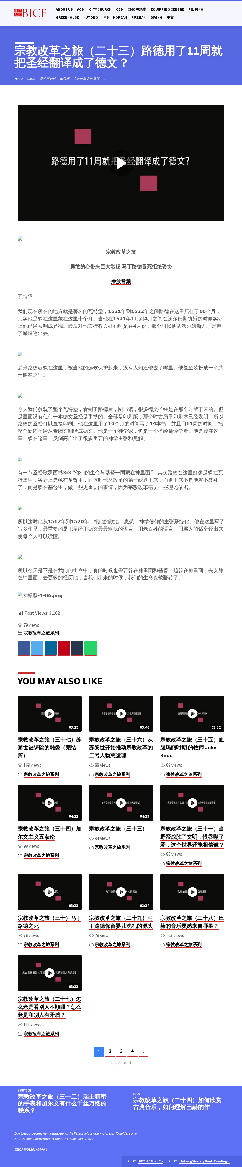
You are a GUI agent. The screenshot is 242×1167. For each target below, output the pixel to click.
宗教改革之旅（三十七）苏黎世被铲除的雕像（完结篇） (49, 747)
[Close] (237, 1161)
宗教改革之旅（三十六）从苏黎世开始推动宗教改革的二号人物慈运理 (121, 747)
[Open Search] (225, 13)
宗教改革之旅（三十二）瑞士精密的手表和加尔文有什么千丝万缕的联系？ (62, 1103)
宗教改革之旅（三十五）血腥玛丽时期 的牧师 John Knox (192, 747)
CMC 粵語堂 (136, 9)
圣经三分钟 (48, 79)
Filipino (196, 9)
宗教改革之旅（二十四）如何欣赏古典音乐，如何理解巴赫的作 (177, 1103)
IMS (105, 17)
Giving (156, 17)
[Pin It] (64, 648)
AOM (81, 9)
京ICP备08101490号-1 (31, 1149)
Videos (31, 79)
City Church (100, 9)
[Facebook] (24, 648)
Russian (138, 17)
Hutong (90, 17)
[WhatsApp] (90, 648)
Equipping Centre (167, 9)
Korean (120, 17)
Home (19, 79)
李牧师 (64, 79)
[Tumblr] (77, 648)
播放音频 (121, 281)
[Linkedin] (51, 648)
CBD (119, 9)
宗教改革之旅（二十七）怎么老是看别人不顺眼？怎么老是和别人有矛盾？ (49, 1006)
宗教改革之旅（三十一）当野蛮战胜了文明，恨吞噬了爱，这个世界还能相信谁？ (192, 836)
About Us (64, 9)
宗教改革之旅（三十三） (118, 828)
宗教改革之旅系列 (86, 79)
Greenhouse (67, 17)
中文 (170, 17)
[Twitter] (37, 648)
